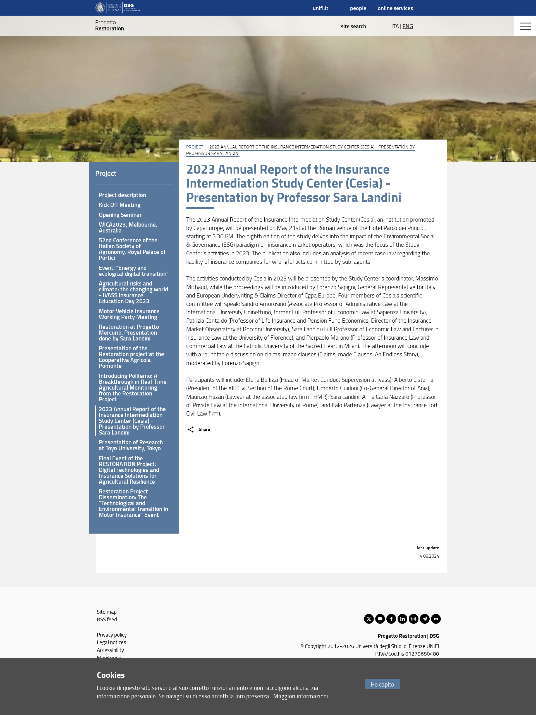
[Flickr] (436, 619)
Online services (395, 8)
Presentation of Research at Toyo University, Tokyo (131, 445)
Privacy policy (112, 634)
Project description (122, 195)
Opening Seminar (120, 214)
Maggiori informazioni (300, 696)
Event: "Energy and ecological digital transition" (134, 270)
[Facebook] (391, 619)
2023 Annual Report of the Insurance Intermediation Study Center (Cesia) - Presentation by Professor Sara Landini (132, 420)
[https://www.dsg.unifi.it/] (117, 8)
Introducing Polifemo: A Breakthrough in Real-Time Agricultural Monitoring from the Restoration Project (133, 387)
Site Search (353, 26)
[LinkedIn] (402, 619)
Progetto (109, 25)
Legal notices (111, 642)
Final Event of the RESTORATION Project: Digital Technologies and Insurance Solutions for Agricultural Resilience (129, 470)
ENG (408, 26)
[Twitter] (369, 619)
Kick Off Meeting (119, 204)
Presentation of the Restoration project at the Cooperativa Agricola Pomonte (131, 357)
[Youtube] (380, 619)
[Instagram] (413, 619)
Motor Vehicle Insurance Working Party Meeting (129, 314)
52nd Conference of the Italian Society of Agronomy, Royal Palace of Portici (132, 249)
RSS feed (107, 619)
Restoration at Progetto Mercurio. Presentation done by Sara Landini (129, 332)
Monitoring (109, 657)
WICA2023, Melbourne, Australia (128, 227)
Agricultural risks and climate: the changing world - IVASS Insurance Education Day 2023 (133, 292)
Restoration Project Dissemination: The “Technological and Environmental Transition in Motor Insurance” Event (133, 503)
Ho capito (382, 684)
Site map (107, 611)
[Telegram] (425, 619)
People (358, 8)
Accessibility (110, 650)
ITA (395, 26)
